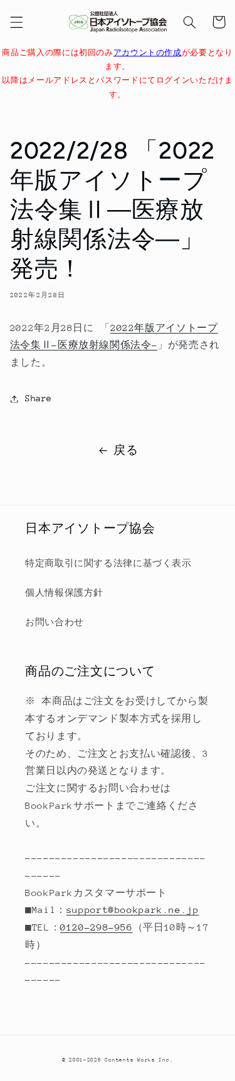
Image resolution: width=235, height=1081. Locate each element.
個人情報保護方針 (64, 593)
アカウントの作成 (147, 52)
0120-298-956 (96, 927)
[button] (16, 22)
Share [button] (38, 398)
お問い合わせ (54, 622)
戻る (125, 450)
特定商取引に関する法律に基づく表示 (108, 563)
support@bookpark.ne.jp (132, 909)
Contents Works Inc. (139, 1060)
